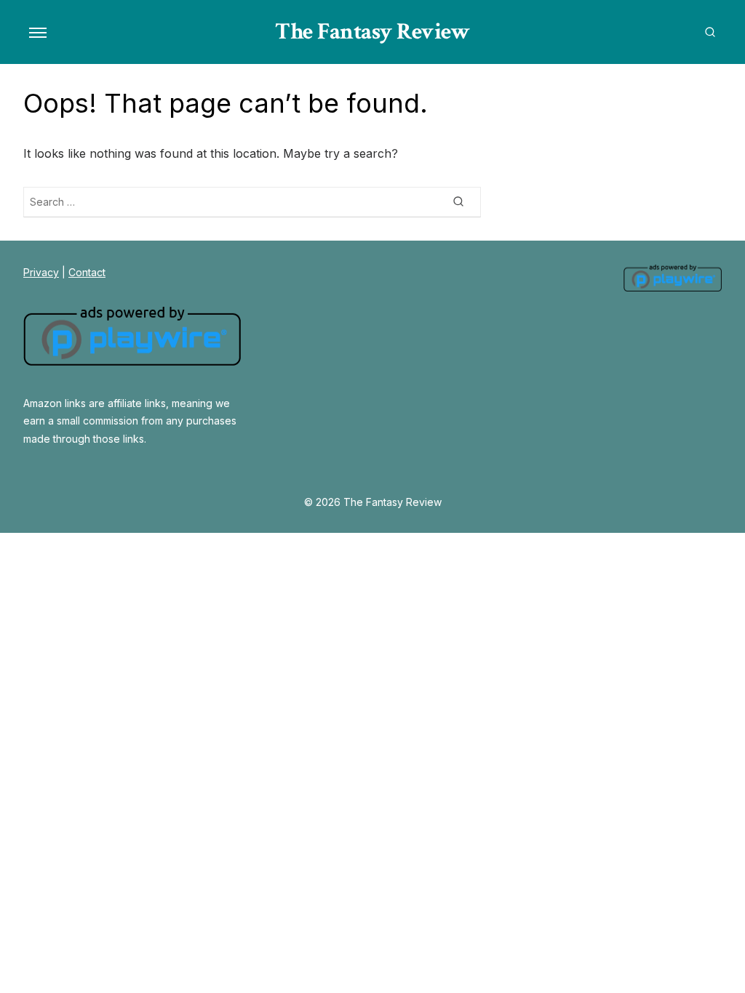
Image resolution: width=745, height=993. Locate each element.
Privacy (41, 272)
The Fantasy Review (372, 32)
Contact (86, 272)
